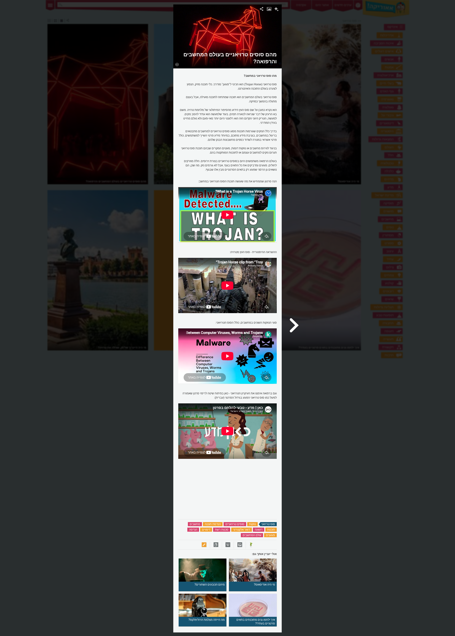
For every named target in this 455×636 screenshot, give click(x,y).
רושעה (259, 529)
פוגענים (270, 535)
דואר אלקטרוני (241, 529)
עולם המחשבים (252, 535)
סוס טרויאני (268, 524)
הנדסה (193, 529)
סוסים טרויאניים (234, 524)
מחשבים (195, 524)
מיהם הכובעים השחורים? (209, 584)
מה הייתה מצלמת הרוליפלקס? (206, 619)
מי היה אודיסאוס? (264, 584)
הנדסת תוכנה (213, 524)
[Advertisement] (327, 57)
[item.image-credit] (177, 64)
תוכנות (271, 529)
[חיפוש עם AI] (276, 9)
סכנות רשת (221, 529)
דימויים (206, 529)
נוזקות (252, 524)
